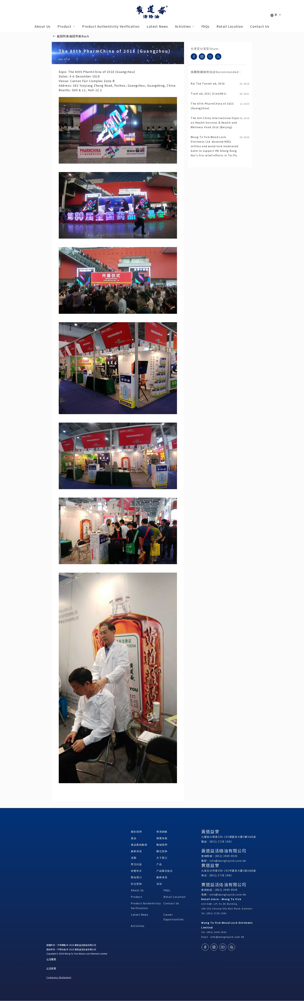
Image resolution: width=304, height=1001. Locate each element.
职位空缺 (136, 883)
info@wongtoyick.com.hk (228, 860)
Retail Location (174, 897)
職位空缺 (161, 851)
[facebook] (194, 61)
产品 (159, 864)
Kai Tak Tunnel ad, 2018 (208, 83)
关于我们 (161, 857)
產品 (133, 838)
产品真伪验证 (164, 870)
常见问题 (136, 864)
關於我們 (136, 831)
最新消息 (136, 851)
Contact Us (171, 903)
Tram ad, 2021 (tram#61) (208, 93)
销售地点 (136, 870)
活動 (133, 857)
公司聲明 (51, 959)
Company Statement (58, 977)
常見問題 (161, 831)
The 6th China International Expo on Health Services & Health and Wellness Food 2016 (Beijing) (215, 122)
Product (136, 897)
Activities (138, 926)
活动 (159, 883)
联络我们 (136, 877)
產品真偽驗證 (139, 844)
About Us (137, 890)
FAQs (166, 890)
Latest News (139, 914)
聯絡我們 (161, 844)
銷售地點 (161, 838)
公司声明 (51, 968)
